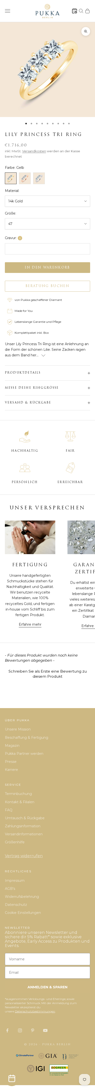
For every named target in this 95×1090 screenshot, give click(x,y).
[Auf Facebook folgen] (7, 1030)
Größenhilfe (15, 842)
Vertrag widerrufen (24, 856)
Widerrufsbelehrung (22, 896)
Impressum (15, 880)
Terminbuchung (18, 794)
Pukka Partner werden (24, 753)
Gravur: (11, 238)
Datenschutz (16, 904)
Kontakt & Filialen (19, 802)
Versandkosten (34, 151)
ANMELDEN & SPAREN (47, 987)
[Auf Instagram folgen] (20, 1030)
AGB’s (10, 888)
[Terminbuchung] (74, 11)
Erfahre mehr (30, 624)
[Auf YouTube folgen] (45, 1030)
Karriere (11, 769)
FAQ (8, 810)
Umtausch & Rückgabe (25, 818)
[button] (47, 673)
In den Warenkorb (47, 267)
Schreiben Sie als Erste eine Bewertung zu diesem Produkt (48, 674)
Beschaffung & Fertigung (26, 737)
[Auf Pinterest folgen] (32, 1030)
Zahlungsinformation (22, 826)
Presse (11, 761)
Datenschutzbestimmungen (35, 1011)
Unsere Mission (18, 729)
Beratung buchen (47, 286)
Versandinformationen (24, 834)
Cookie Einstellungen (23, 912)
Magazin (12, 745)
